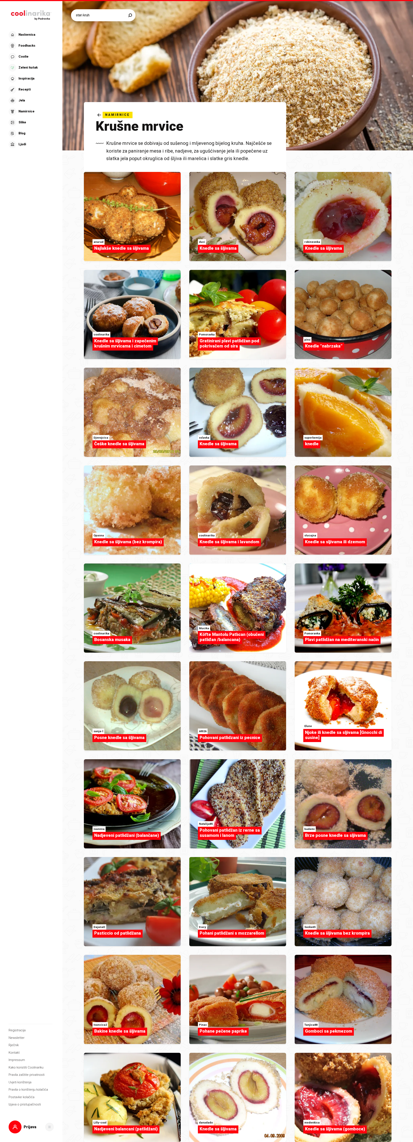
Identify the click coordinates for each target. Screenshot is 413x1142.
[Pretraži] (130, 15)
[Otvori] (49, 1127)
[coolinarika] (31, 14)
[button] (31, 89)
